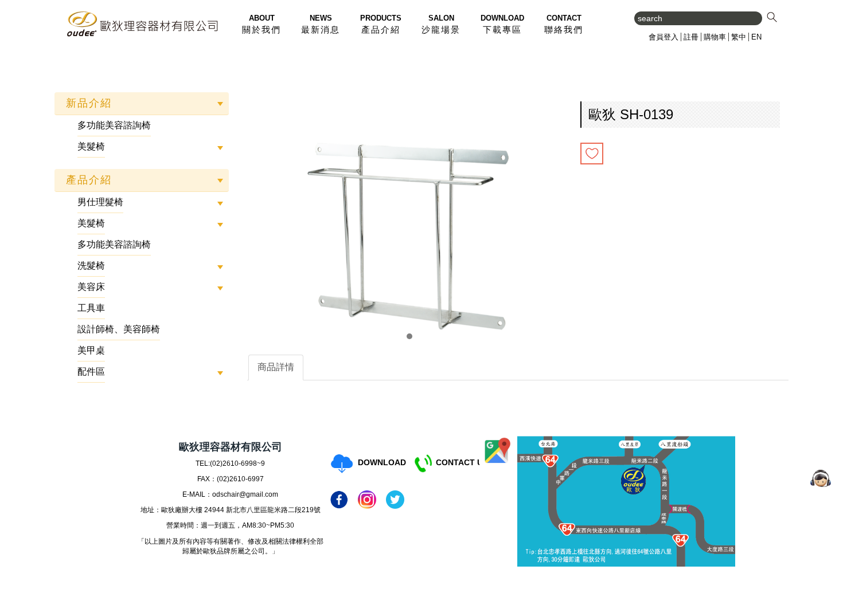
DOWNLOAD (382, 462)
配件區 (91, 371)
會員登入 (663, 37)
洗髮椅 (91, 265)
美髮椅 (91, 146)
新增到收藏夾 (591, 153)
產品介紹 (89, 180)
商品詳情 (275, 367)
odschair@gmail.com (245, 494)
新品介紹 (89, 103)
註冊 (691, 37)
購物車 (715, 37)
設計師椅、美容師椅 (118, 329)
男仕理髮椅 (100, 202)
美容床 (91, 287)
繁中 (738, 37)
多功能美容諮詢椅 (114, 125)
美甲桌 (91, 350)
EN (756, 37)
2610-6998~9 (244, 463)
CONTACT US (462, 462)
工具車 (91, 308)
